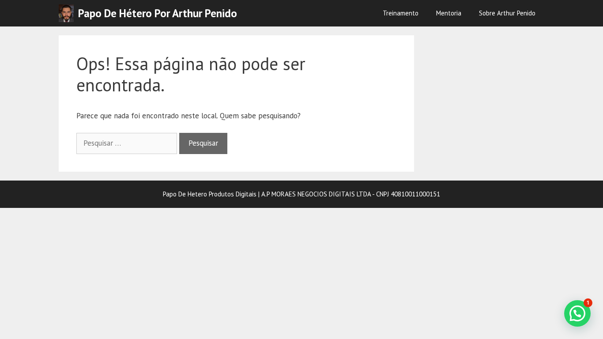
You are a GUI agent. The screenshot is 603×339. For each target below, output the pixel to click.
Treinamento (400, 13)
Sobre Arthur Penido (507, 13)
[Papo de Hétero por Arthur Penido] (68, 13)
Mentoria (448, 13)
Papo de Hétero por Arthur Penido (157, 13)
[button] (577, 313)
